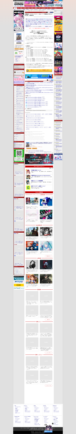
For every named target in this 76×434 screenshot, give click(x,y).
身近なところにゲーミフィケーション (19, 124)
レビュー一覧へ (49, 352)
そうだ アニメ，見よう (19, 106)
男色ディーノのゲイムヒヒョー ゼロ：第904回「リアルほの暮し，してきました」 (32, 316)
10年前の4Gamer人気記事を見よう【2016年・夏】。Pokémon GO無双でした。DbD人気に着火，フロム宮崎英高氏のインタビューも (19, 195)
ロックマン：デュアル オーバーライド (58, 150)
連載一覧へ (22, 131)
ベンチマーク (46, 422)
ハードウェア (45, 416)
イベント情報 (56, 418)
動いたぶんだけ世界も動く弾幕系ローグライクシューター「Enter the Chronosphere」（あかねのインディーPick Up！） (46, 302)
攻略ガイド (27, 9)
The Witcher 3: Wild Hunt (59, 143)
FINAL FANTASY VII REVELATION (59, 128)
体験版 (16, 408)
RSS (14, 0)
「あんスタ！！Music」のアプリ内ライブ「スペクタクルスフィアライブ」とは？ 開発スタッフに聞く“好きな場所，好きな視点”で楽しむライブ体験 (19, 253)
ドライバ (45, 421)
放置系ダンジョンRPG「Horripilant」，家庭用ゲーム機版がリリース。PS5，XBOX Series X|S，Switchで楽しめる (59, 115)
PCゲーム (25, 405)
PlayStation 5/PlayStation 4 (19, 145)
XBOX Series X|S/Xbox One (19, 144)
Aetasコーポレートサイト (19, 273)
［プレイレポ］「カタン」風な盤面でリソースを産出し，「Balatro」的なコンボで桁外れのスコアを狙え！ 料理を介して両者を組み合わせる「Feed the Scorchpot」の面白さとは (46, 334)
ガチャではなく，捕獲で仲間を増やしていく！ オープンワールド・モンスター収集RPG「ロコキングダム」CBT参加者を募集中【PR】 (32, 285)
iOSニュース (36, 417)
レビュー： (20, 72)
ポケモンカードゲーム (58, 122)
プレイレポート (36, 407)
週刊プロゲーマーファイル (19, 91)
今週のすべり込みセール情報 (19, 101)
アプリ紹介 (36, 421)
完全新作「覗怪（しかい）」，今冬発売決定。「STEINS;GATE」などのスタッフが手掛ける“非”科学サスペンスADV (59, 94)
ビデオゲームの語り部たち (19, 117)
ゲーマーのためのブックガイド (19, 108)
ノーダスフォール (58, 125)
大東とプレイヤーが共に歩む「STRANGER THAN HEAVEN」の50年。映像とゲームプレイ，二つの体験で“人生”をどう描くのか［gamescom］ (32, 252)
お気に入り (52, 0)
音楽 (50, 127)
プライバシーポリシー (18, 268)
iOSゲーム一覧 (36, 423)
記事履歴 (56, 0)
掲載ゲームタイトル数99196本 (19, 5)
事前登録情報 (36, 419)
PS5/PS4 (44, 405)
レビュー (32, 9)
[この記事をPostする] (47, 12)
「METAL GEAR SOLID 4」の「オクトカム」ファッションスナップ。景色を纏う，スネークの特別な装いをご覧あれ (19, 173)
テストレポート (46, 418)
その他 (55, 423)
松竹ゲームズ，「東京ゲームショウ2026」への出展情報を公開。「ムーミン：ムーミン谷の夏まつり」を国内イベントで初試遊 (32, 207)
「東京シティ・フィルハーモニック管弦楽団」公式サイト (40, 71)
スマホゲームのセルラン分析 (19, 99)
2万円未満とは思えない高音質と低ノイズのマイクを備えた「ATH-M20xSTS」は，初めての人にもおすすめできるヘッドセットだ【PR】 (31, 271)
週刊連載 (24, 9)
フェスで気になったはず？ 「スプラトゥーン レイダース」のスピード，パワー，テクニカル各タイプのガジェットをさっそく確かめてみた (19, 218)
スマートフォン (36, 416)
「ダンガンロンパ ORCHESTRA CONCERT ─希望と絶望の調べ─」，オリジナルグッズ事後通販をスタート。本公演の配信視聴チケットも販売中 (46, 221)
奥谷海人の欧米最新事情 (19, 86)
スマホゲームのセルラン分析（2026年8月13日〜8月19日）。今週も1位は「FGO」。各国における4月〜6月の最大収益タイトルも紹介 (46, 316)
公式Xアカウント (18, 0)
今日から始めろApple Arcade (20, 110)
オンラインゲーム (19, 9)
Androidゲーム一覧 (37, 424)
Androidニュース (36, 418)
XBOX (35, 405)
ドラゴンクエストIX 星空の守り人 (33, 127)
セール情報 (36, 420)
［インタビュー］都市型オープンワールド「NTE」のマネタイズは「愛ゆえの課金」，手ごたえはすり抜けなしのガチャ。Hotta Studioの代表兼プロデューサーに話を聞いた (59, 78)
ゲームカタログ (56, 424)
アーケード (54, 416)
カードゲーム (56, 420)
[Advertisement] (39, 396)
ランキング (60, 0)
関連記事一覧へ (51, 81)
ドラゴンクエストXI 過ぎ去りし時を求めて (18, 41)
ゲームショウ (44, 9)
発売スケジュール (27, 410)
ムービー (40, 9)
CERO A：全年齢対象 (49, 114)
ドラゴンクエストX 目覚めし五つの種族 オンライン (40, 21)
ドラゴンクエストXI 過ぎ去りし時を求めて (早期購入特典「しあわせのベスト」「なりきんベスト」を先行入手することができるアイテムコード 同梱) (41, 143)
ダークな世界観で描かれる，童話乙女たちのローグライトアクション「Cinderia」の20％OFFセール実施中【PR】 (46, 271)
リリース (41, 127)
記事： (18, 72)
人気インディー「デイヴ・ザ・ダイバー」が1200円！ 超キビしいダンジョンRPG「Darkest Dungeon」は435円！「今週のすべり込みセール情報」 (32, 302)
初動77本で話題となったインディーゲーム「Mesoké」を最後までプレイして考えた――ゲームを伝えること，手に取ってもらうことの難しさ (19, 229)
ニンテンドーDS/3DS (27, 416)
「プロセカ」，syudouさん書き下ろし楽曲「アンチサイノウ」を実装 (45, 237)
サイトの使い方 (24, 0)
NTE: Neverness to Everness (59, 131)
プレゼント (48, 9)
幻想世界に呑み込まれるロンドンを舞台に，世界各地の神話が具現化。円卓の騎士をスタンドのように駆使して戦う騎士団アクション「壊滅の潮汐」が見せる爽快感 (46, 349)
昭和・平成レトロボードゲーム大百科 (19, 114)
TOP (15, 405)
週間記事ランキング (18, 134)
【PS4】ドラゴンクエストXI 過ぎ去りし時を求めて (36, 150)
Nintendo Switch (17, 147)
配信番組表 (52, 9)
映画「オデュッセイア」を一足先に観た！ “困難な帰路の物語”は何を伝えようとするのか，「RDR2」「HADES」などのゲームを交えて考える (19, 184)
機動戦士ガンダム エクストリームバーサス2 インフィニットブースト (59, 140)
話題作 (15, 9)
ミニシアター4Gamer (19, 119)
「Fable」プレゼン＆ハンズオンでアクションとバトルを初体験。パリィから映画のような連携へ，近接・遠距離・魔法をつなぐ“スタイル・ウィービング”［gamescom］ (32, 238)
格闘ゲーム (55, 419)
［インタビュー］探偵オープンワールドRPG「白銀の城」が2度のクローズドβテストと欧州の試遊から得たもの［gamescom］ (19, 242)
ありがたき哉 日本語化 (19, 122)
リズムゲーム (56, 422)
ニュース (46, 127)
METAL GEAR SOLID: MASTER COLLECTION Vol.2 (59, 147)
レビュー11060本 (16, 6)
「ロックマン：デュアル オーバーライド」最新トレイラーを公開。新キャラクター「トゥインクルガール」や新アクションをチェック (59, 111)
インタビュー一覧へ (48, 385)
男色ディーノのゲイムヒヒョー (19, 97)
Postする (49, 12)
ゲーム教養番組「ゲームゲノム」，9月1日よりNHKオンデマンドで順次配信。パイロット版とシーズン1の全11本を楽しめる (32, 221)
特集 (16, 59)
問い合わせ (28, 0)
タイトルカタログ (27, 411)
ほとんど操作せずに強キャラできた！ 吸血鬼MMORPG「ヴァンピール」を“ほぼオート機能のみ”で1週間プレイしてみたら (19, 207)
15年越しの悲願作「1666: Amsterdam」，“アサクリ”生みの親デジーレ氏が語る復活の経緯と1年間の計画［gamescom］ (19, 264)
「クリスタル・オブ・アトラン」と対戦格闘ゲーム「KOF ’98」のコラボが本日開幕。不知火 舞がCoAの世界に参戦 (59, 107)
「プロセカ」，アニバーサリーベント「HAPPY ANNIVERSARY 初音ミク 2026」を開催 (46, 252)
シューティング (56, 421)
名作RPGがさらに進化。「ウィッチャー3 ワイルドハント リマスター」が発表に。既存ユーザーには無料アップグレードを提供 (59, 99)
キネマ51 (17, 126)
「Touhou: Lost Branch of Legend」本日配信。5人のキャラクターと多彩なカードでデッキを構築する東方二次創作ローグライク (59, 90)
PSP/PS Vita (55, 405)
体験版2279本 (21, 6)
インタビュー (36, 9)
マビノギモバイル (58, 136)
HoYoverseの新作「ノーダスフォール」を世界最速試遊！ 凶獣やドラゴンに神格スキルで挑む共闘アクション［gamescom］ (59, 86)
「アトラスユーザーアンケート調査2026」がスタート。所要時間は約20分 (46, 207)
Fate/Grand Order (58, 134)
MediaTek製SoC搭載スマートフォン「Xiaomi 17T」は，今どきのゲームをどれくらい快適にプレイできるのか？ (32, 348)
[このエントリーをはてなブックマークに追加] (52, 12)
